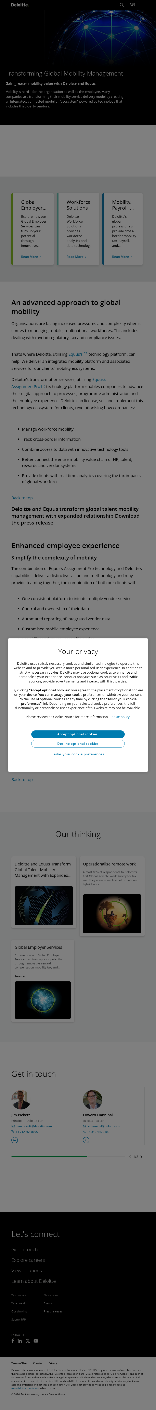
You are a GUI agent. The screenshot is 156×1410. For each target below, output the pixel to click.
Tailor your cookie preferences (78, 754)
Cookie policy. (119, 717)
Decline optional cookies (78, 743)
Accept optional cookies (78, 734)
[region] (78, 705)
